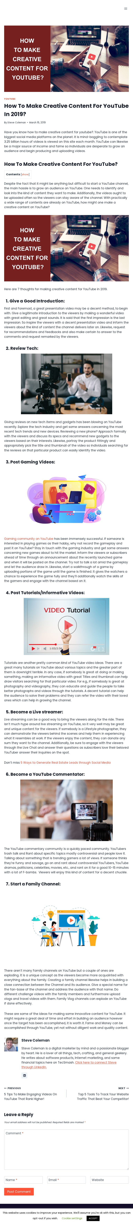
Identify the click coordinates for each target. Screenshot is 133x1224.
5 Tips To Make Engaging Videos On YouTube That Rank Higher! (30, 1094)
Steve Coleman (16, 122)
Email (54, 1180)
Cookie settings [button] (72, 1218)
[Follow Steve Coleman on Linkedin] (24, 1075)
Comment (14, 1133)
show (25, 174)
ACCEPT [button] (93, 1218)
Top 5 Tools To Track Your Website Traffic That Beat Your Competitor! (103, 1094)
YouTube (9, 99)
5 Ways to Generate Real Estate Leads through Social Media (65, 763)
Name (11, 1180)
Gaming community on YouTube (28, 539)
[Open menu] (125, 8)
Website (98, 1180)
